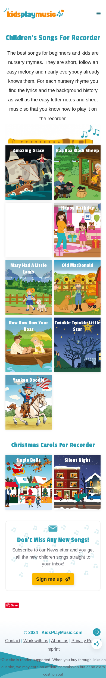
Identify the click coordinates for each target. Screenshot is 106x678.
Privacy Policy (85, 640)
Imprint (53, 649)
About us (59, 640)
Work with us (35, 640)
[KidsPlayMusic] (33, 13)
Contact (12, 640)
